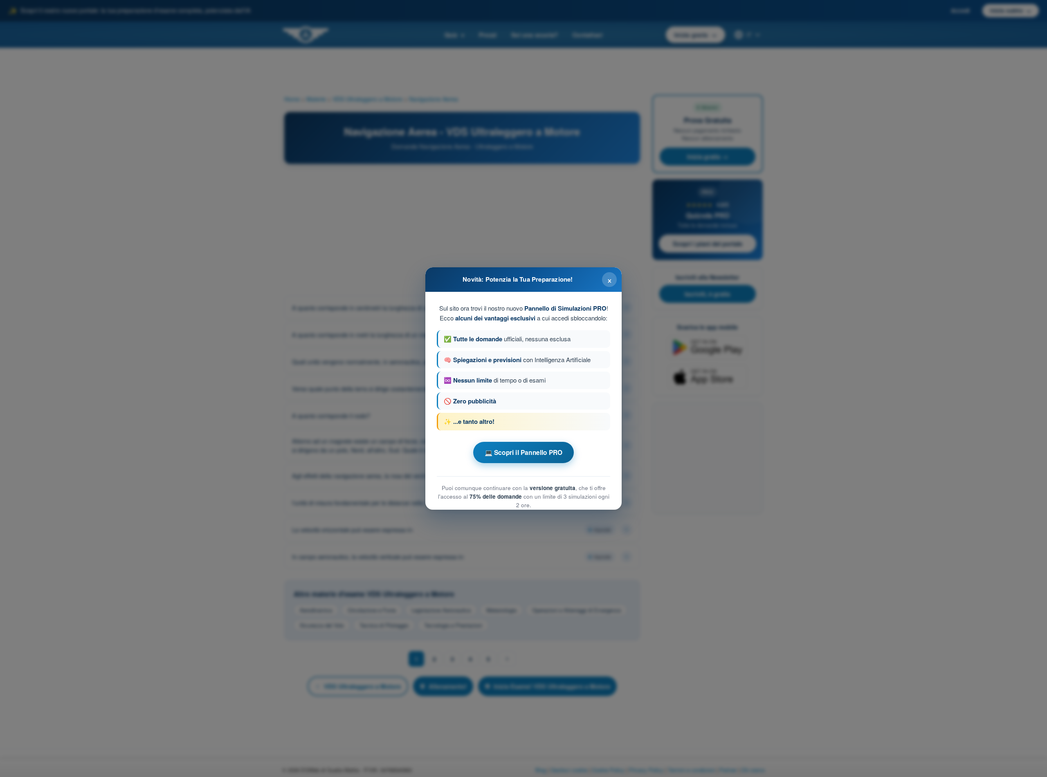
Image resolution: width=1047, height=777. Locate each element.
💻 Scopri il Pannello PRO (524, 452)
